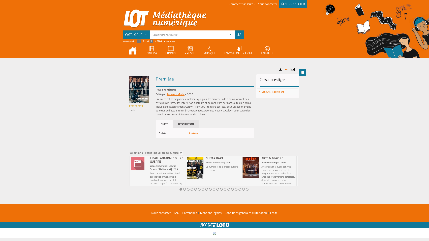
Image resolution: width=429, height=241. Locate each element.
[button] (139, 89)
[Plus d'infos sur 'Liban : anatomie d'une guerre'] (139, 163)
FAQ (176, 213)
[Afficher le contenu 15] (232, 189)
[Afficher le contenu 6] (199, 189)
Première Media (176, 94)
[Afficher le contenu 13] (225, 189)
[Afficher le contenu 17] (239, 189)
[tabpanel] (214, 130)
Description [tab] (186, 124)
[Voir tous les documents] (181, 153)
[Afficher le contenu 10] (214, 189)
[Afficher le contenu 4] (192, 189)
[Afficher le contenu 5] (195, 189)
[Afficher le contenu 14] (228, 189)
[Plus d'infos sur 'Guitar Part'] (195, 168)
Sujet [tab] (164, 124)
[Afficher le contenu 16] (236, 189)
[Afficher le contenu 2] (184, 189)
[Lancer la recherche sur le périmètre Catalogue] (239, 34)
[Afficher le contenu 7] (203, 189)
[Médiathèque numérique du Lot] (165, 19)
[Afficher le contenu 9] (210, 189)
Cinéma (193, 133)
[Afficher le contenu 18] (243, 189)
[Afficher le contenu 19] (247, 189)
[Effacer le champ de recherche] (231, 34)
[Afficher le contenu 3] (188, 189)
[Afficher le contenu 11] (217, 189)
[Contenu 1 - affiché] (180, 189)
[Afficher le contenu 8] (206, 189)
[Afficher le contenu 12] (221, 189)
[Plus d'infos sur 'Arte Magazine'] (251, 167)
